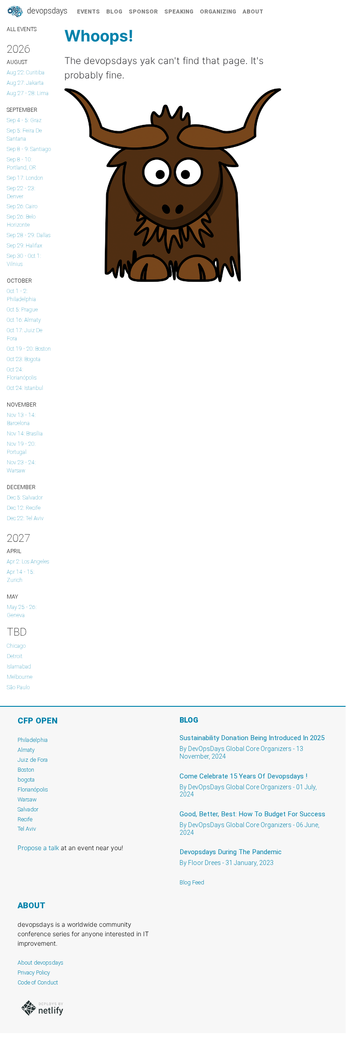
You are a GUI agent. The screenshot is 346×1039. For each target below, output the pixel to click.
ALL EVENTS (21, 29)
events (88, 11)
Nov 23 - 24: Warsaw (21, 466)
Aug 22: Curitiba (26, 72)
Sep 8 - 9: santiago (29, 149)
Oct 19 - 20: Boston (29, 349)
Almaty (26, 749)
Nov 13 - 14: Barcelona (21, 419)
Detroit (14, 656)
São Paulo (18, 687)
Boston (26, 769)
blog (114, 11)
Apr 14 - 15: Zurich (20, 576)
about (253, 11)
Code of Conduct (38, 982)
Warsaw (27, 799)
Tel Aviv (27, 828)
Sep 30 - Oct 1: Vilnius (24, 260)
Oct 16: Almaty (24, 320)
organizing (218, 11)
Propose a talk (38, 847)
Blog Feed (192, 882)
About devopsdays (40, 962)
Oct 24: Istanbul (25, 388)
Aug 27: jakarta (25, 83)
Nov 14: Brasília (25, 433)
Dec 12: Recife (23, 508)
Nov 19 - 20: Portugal (21, 448)
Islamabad (19, 667)
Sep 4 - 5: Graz (24, 120)
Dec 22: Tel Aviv (25, 518)
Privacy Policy (34, 972)
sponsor (143, 11)
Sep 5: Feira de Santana (24, 135)
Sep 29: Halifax (24, 246)
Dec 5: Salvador (25, 497)
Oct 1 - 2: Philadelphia (21, 295)
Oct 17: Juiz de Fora (24, 334)
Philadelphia (33, 740)
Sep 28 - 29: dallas (28, 235)
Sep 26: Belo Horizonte (21, 221)
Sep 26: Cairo (22, 206)
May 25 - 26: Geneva (21, 611)
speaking (178, 11)
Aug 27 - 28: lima (28, 93)
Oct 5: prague (22, 310)
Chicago (16, 646)
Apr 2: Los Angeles (28, 561)
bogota (26, 779)
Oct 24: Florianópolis (21, 373)
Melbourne (19, 677)
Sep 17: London (25, 178)
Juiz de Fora (33, 759)
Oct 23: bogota (23, 359)
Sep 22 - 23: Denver (21, 192)
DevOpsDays (46, 10)
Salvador (28, 809)
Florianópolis (33, 789)
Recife (25, 819)
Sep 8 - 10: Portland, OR (21, 163)
